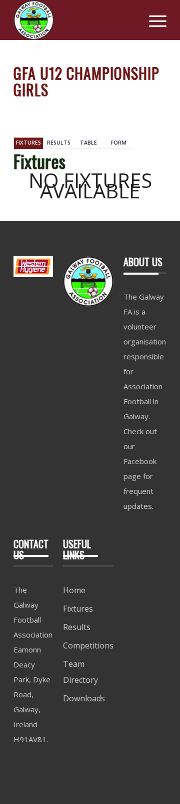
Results (76, 627)
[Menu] (152, 20)
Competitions (88, 645)
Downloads (84, 698)
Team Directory (80, 671)
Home (74, 590)
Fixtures (78, 608)
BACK (152, 110)
